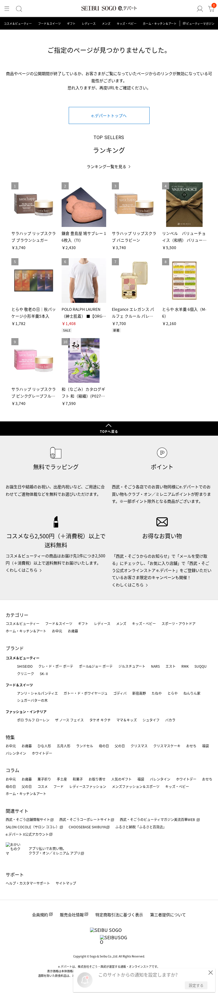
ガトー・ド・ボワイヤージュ (86, 693)
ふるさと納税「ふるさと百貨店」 (140, 826)
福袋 (205, 745)
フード (58, 786)
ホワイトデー (42, 753)
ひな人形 (44, 745)
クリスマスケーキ (167, 745)
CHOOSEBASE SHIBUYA (87, 826)
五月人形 (63, 745)
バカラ (170, 719)
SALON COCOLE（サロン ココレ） (32, 826)
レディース (89, 23)
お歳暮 (73, 630)
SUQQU (200, 666)
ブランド (15, 648)
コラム (12, 770)
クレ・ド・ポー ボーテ (55, 666)
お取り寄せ (97, 779)
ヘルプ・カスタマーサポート (28, 883)
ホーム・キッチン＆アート (160, 23)
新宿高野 (139, 693)
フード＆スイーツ (49, 23)
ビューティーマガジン (200, 23)
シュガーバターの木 (32, 700)
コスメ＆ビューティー (18, 23)
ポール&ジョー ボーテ (96, 666)
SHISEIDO (25, 666)
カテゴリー (17, 614)
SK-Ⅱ (44, 673)
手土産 (62, 779)
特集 (10, 737)
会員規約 (40, 914)
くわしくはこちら (21, 570)
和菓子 (78, 779)
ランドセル (84, 745)
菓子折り (44, 779)
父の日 (120, 745)
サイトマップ (66, 883)
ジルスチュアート (131, 666)
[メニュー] (6, 8)
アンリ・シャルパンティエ (37, 693)
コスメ (42, 786)
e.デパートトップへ (109, 115)
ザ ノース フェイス (69, 719)
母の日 (104, 745)
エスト (170, 666)
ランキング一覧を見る (106, 166)
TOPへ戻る (109, 431)
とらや (172, 693)
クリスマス (139, 745)
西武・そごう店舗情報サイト (28, 819)
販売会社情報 (72, 914)
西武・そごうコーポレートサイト (84, 819)
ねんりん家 (191, 693)
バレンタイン (16, 753)
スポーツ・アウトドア (179, 623)
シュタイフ (151, 719)
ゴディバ (120, 693)
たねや (157, 693)
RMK (185, 666)
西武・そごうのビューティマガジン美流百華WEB (158, 819)
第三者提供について (168, 914)
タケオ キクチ (100, 719)
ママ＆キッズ (126, 719)
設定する (196, 985)
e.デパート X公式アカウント (27, 834)
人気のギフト (121, 779)
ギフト (71, 23)
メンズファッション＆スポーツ (136, 786)
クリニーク (25, 673)
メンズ (106, 23)
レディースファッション (87, 786)
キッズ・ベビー (127, 23)
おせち (191, 745)
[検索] (19, 8)
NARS (155, 666)
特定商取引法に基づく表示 (119, 914)
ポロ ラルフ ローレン (33, 719)
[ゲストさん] (199, 8)
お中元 (57, 630)
